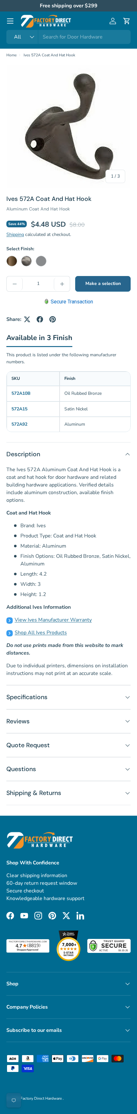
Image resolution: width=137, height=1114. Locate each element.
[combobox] (68, 37)
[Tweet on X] (27, 319)
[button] (127, 21)
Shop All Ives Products (41, 632)
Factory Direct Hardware (41, 1098)
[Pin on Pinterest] (52, 319)
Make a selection (103, 283)
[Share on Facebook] (39, 319)
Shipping (15, 234)
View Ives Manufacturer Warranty (53, 619)
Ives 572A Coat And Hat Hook (49, 55)
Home (11, 55)
